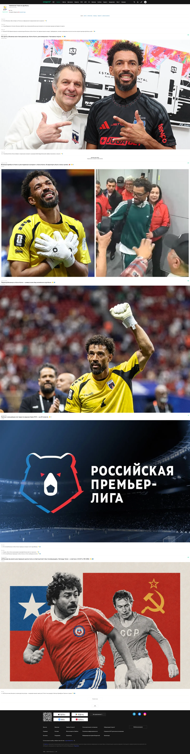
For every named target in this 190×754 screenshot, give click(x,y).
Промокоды (107, 735)
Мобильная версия (138, 727)
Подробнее (76, 746)
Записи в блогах (106, 15)
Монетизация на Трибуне (72, 731)
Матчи (85, 15)
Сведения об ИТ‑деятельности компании (114, 731)
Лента (82, 15)
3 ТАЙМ (2, 418)
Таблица (95, 15)
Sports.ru (46, 744)
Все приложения (97, 714)
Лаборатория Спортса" (109, 727)
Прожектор (69, 735)
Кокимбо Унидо (22, 12)
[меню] (53, 2)
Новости (100, 15)
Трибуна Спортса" (70, 727)
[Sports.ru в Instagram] (145, 714)
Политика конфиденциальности (90, 731)
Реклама (57, 731)
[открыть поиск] (134, 2)
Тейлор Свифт (4, 38)
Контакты (45, 735)
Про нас (45, 727)
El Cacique (3, 284)
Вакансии (57, 727)
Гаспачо (2, 166)
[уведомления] (138, 2)
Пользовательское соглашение (89, 727)
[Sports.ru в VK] (140, 714)
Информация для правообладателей (91, 735)
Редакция (45, 731)
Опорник (3, 560)
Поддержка (57, 735)
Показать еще (95, 698)
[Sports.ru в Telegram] (134, 714)
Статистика (89, 15)
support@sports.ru (69, 740)
